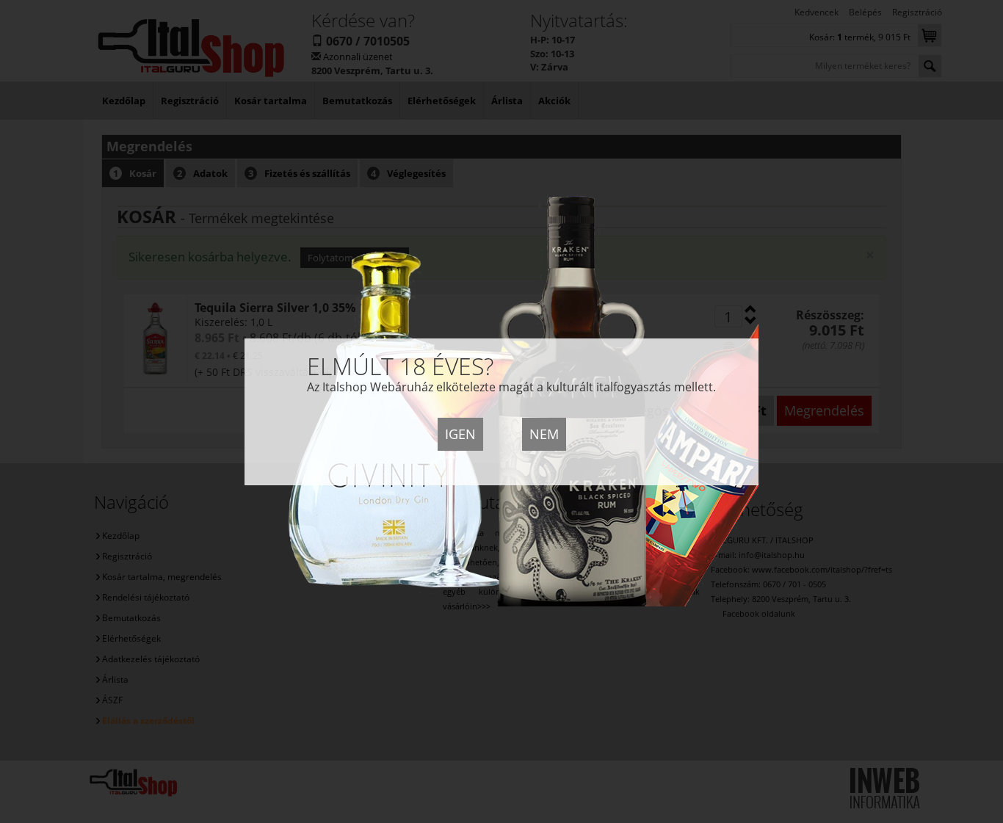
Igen (460, 434)
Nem (544, 434)
